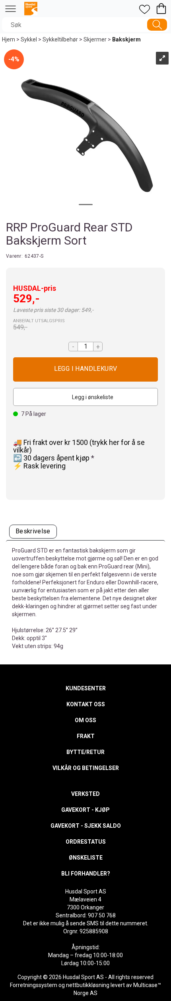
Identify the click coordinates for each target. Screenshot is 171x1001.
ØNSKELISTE (86, 857)
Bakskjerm (126, 39)
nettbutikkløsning (87, 985)
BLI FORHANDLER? (85, 873)
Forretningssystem (33, 985)
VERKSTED (85, 794)
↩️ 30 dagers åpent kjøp (52, 458)
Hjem (8, 39)
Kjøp (85, 369)
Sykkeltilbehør (60, 39)
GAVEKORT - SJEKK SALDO (86, 826)
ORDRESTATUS (86, 841)
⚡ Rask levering (39, 466)
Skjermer (95, 39)
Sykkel (29, 39)
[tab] (33, 532)
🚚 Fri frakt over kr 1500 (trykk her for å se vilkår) (79, 446)
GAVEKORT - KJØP (85, 810)
